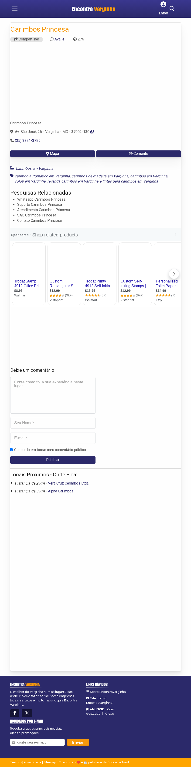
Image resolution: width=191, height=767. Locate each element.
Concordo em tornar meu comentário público (50, 450)
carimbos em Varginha (149, 176)
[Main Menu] (14, 8)
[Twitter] (27, 713)
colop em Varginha (30, 181)
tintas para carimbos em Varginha (130, 181)
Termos (16, 762)
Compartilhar (28, 39)
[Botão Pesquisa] (172, 8)
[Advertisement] (95, 83)
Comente (140, 153)
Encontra (93, 8)
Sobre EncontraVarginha (108, 692)
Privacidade (32, 762)
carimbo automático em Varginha (42, 176)
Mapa (54, 153)
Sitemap (50, 762)
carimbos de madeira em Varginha (100, 176)
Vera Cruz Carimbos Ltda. (68, 483)
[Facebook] (14, 713)
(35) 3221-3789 (28, 140)
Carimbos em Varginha (34, 168)
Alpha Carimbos (61, 491)
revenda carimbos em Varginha (73, 181)
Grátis (109, 713)
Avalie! (60, 39)
